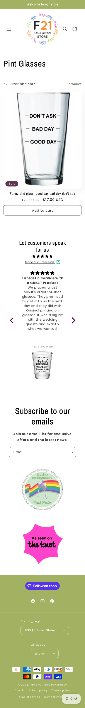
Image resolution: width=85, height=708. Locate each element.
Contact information (58, 697)
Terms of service (28, 697)
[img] (42, 256)
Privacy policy (60, 690)
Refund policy (38, 690)
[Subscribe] (71, 452)
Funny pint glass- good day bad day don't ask (42, 194)
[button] (9, 29)
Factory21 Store (40, 684)
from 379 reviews (40, 262)
